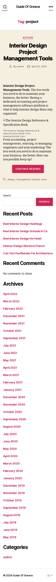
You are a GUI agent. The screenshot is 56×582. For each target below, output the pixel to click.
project (36, 179)
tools (44, 179)
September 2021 (14, 338)
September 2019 (14, 507)
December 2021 (14, 316)
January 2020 (12, 478)
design (11, 179)
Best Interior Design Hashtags (22, 223)
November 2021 (14, 323)
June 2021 (10, 353)
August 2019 (11, 515)
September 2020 (14, 419)
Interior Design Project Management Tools (27, 52)
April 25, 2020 (39, 66)
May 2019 (9, 537)
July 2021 (9, 345)
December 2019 (14, 485)
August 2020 (12, 426)
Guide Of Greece (28, 6)
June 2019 (10, 529)
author (28, 37)
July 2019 (9, 522)
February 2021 (13, 382)
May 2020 (10, 448)
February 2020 (13, 471)
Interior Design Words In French (24, 246)
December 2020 (14, 397)
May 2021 (9, 360)
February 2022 (13, 308)
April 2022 (10, 294)
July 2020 (10, 434)
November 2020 (14, 404)
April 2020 (10, 456)
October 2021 (12, 330)
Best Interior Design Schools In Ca (25, 231)
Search (7, 195)
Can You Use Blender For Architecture (28, 253)
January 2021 (12, 389)
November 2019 (14, 493)
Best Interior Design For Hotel (22, 238)
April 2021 (10, 367)
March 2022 (11, 301)
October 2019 (12, 500)
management (23, 179)
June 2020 (10, 441)
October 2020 (12, 412)
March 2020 (11, 463)
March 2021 (11, 375)
